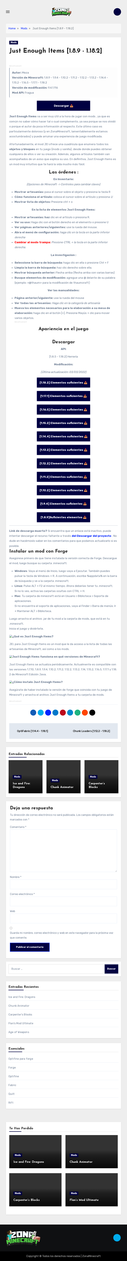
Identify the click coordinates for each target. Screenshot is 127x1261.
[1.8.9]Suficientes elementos (61, 517)
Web (12, 911)
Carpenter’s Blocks (20, 1014)
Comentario (18, 827)
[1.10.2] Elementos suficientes (61, 490)
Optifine (13, 1076)
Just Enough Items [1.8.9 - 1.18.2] (55, 51)
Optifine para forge (20, 1058)
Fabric (12, 1085)
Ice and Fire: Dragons (21, 997)
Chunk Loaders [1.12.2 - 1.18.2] (92, 731)
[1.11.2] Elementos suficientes (61, 476)
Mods (14, 42)
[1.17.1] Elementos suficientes (61, 396)
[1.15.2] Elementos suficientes (61, 423)
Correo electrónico (22, 894)
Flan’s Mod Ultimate (20, 1023)
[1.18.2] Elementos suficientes (61, 382)
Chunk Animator (62, 787)
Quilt (11, 1093)
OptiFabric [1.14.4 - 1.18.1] (32, 731)
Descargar (61, 105)
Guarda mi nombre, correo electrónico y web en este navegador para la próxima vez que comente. (61, 935)
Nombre (15, 877)
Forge (12, 1067)
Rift (10, 1102)
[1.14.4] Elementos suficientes (61, 436)
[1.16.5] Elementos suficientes (61, 409)
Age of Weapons (18, 1032)
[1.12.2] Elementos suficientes (61, 463)
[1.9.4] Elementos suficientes (61, 503)
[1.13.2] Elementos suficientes (61, 449)
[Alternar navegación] (8, 12)
